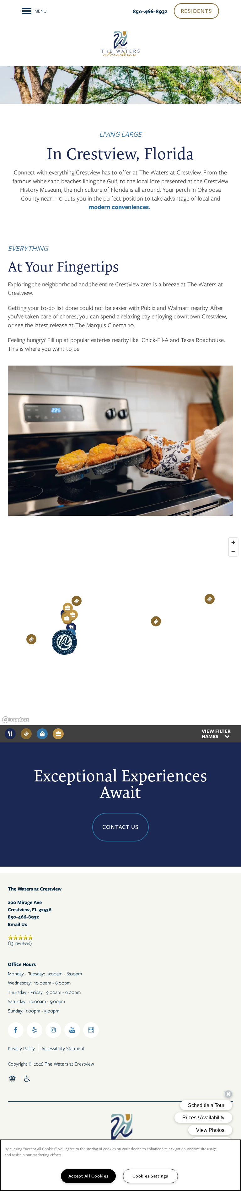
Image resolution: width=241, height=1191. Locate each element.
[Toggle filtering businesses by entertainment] (26, 733)
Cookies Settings (150, 1176)
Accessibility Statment (62, 1048)
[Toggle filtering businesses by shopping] (42, 733)
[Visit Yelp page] (34, 1030)
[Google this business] (91, 1030)
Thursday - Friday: (26, 992)
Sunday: (15, 1010)
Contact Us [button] (120, 827)
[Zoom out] (233, 551)
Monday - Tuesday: (26, 973)
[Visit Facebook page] (16, 1030)
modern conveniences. (120, 207)
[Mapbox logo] (15, 719)
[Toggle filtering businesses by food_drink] (10, 733)
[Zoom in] (233, 542)
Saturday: (17, 1001)
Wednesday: (20, 982)
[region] (120, 630)
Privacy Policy (21, 1048)
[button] (196, 11)
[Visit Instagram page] (53, 1030)
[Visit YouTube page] (72, 1030)
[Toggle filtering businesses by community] (58, 733)
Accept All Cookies (88, 1176)
